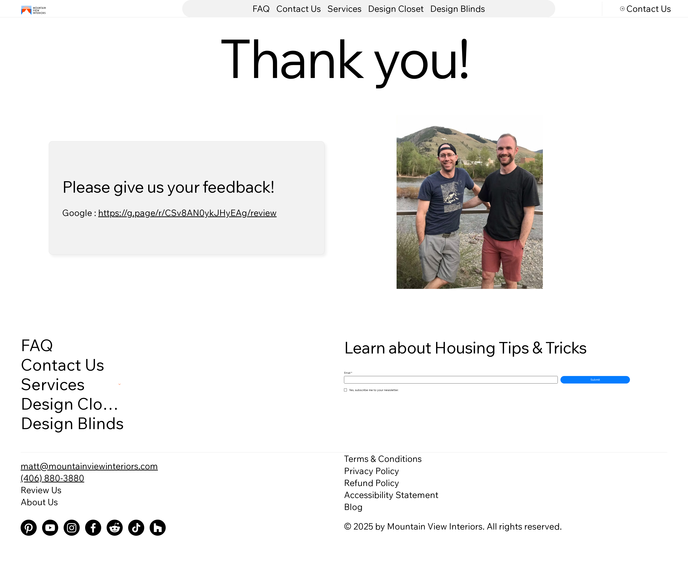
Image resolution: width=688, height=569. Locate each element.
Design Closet (72, 403)
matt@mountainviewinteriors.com (89, 466)
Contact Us (62, 364)
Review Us (41, 490)
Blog (353, 506)
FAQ (37, 345)
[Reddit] (115, 528)
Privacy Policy (371, 470)
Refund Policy (371, 482)
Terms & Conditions (383, 458)
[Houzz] (158, 528)
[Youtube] (50, 528)
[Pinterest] (29, 528)
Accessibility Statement (391, 494)
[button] (344, 9)
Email (348, 372)
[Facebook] (93, 528)
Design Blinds (72, 423)
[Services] (119, 384)
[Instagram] (72, 528)
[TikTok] (136, 528)
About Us (39, 502)
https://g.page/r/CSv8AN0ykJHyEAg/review (187, 212)
